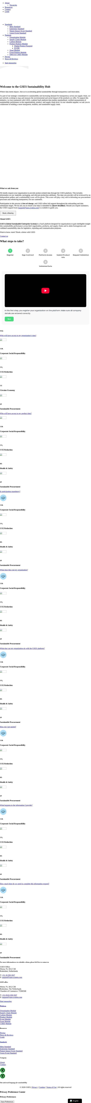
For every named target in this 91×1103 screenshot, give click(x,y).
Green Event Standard (17, 33)
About (7, 3)
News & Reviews (11, 59)
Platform (8, 35)
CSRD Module (5, 1024)
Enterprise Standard (16, 29)
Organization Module (17, 37)
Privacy (35, 1087)
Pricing (7, 57)
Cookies (42, 1087)
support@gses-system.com (12, 977)
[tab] (45, 336)
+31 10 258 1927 (8, 975)
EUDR (17, 48)
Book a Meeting (8, 213)
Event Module (5, 1019)
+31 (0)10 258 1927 (9, 995)
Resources (8, 7)
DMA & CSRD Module (18, 55)
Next (9, 319)
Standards (8, 24)
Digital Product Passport (23, 46)
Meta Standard (14, 27)
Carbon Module (15, 42)
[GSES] (45, 18)
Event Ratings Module (17, 52)
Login (7, 12)
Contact (8, 9)
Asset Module (14, 50)
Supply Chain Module (17, 39)
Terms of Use (51, 1087)
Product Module (6, 1017)
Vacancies (13, 5)
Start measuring (6, 1001)
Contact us (4, 236)
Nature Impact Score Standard (20, 31)
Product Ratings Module (18, 44)
